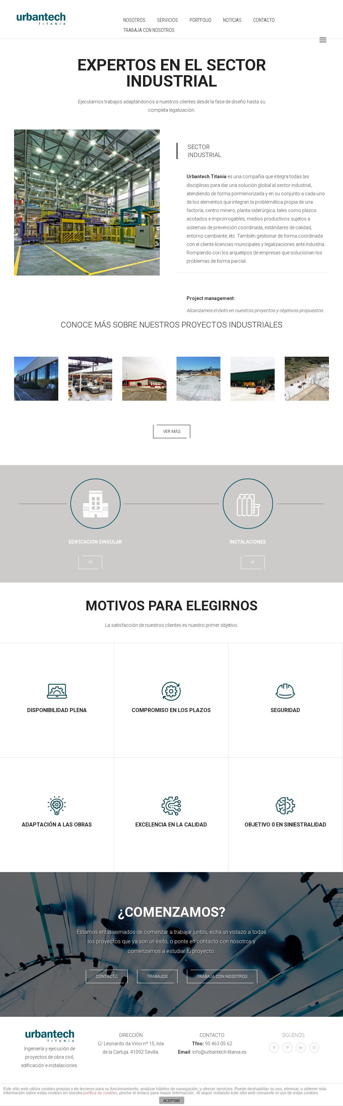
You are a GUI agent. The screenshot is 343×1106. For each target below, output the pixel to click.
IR (90, 562)
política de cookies (100, 1093)
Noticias (232, 20)
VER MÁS (171, 431)
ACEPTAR (171, 1101)
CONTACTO (107, 976)
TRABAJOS (157, 976)
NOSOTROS (134, 20)
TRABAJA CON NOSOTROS (222, 976)
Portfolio (200, 20)
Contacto (264, 20)
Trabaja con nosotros (149, 30)
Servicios (167, 20)
